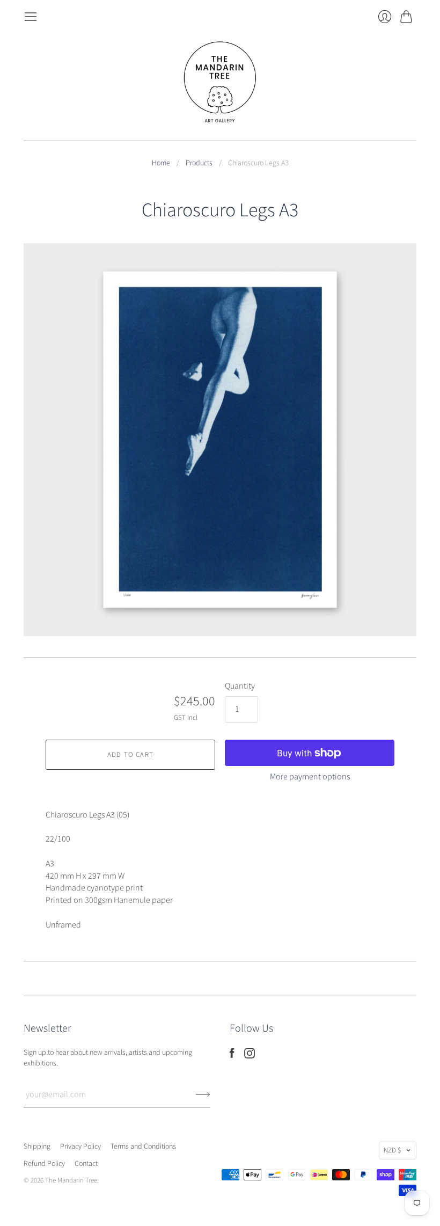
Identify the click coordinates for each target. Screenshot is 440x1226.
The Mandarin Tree (71, 1180)
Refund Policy (44, 1163)
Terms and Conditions (143, 1146)
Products (199, 163)
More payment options (310, 777)
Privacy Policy (80, 1146)
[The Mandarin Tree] (220, 82)
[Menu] (30, 16)
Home (161, 163)
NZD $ (392, 1150)
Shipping (37, 1146)
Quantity (240, 686)
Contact (86, 1163)
